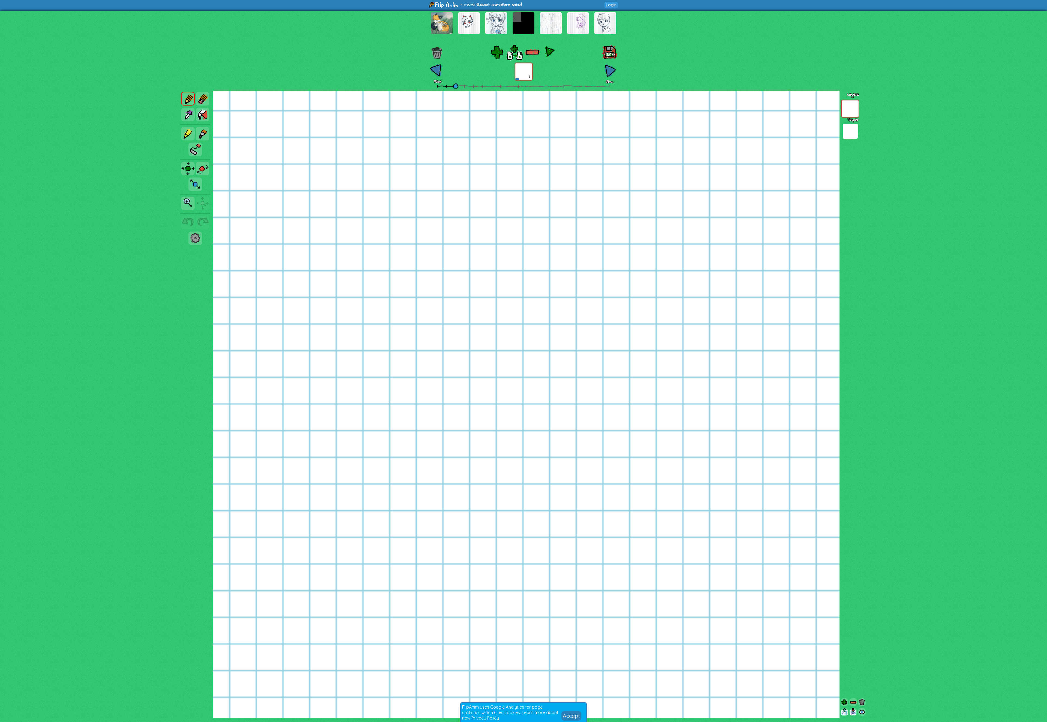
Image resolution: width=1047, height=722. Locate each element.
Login (611, 4)
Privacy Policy (485, 718)
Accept (571, 715)
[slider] (455, 86)
